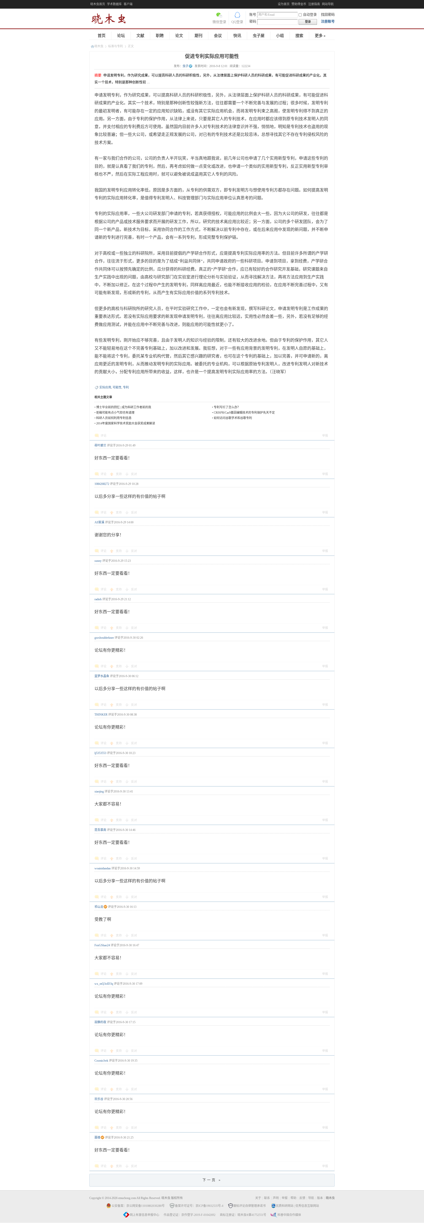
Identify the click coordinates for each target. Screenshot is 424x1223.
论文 (179, 36)
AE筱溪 (99, 522)
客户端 (128, 4)
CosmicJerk (101, 1060)
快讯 (237, 36)
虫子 (185, 66)
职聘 (160, 36)
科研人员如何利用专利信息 (114, 418)
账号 (252, 14)
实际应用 (105, 387)
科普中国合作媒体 (289, 1215)
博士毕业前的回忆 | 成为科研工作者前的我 (123, 407)
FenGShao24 (102, 945)
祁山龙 (98, 907)
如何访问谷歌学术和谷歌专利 (233, 418)
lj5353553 (100, 753)
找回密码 (328, 14)
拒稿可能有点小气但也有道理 (115, 412)
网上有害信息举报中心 (144, 1215)
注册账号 (328, 21)
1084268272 (101, 484)
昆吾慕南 (100, 830)
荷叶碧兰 (100, 445)
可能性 (117, 387)
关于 (258, 1198)
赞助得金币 (299, 4)
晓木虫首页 (97, 4)
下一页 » (212, 1180)
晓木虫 (111, 19)
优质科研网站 (284, 1206)
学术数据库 (114, 4)
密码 (252, 21)
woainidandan (102, 868)
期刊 (198, 36)
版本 (320, 1198)
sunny (98, 561)
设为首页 (284, 4)
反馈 (302, 1198)
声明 (276, 1198)
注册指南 (314, 4)
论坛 (121, 36)
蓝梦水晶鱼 (101, 676)
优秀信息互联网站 (307, 1206)
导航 (311, 1198)
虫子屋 (259, 36)
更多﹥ (321, 36)
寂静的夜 (100, 1022)
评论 (103, 435)
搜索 (299, 36)
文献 (140, 36)
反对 (134, 474)
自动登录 (310, 14)
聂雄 (97, 1137)
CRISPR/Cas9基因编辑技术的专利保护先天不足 (244, 412)
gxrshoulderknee (104, 637)
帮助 (293, 1198)
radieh (98, 599)
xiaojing (99, 791)
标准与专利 (115, 46)
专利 (126, 387)
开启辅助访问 (276, 3)
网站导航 (328, 4)
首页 (102, 36)
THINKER (100, 714)
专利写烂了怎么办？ (227, 407)
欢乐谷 (98, 1099)
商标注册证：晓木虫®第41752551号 (243, 1215)
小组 (280, 36)
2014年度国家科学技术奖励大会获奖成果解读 (125, 423)
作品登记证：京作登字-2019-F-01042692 (189, 1215)
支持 (119, 474)
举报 (325, 435)
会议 (218, 36)
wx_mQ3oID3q (103, 983)
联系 (267, 1198)
